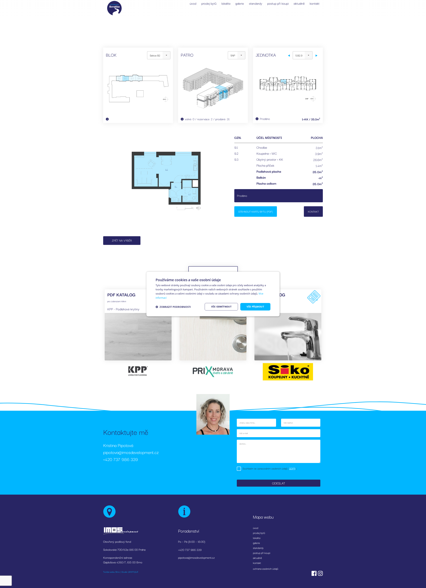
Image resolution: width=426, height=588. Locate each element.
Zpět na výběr (122, 240)
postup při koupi (278, 3)
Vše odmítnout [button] (221, 306)
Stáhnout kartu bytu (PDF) (255, 211)
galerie (239, 3)
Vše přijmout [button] (255, 306)
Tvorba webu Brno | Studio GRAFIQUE (120, 571)
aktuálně (299, 3)
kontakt (315, 3)
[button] (173, 307)
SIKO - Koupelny (268, 308)
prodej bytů (208, 3)
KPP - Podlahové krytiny (123, 308)
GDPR (292, 468)
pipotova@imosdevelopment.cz (131, 452)
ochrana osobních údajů (265, 569)
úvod (193, 3)
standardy (255, 3)
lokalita (225, 3)
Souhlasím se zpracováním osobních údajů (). (270, 468)
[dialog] (213, 294)
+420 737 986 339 (120, 459)
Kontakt (313, 211)
